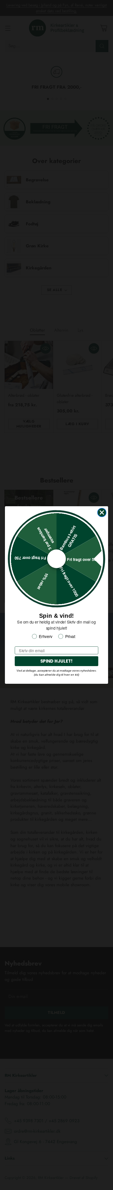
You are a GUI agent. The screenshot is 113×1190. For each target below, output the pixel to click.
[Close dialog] (102, 512)
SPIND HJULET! (56, 661)
